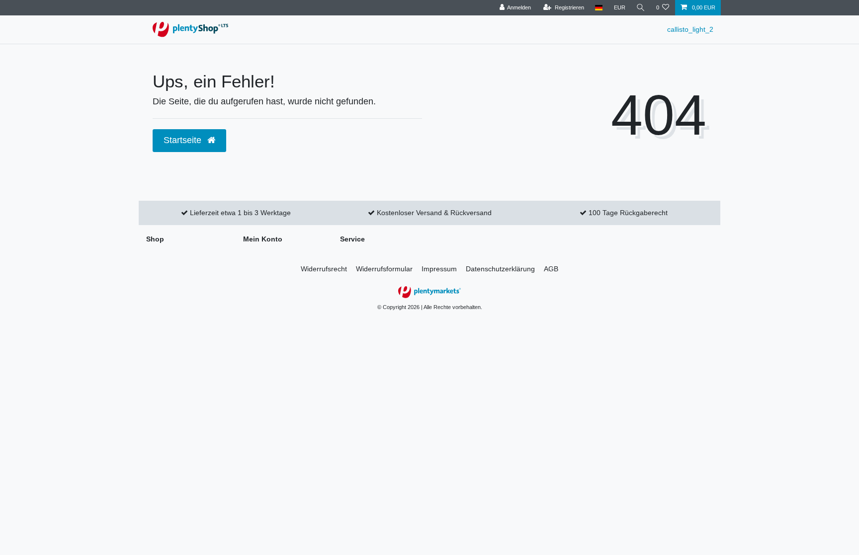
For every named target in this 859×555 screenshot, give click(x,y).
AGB (551, 269)
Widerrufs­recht (324, 269)
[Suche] (641, 7)
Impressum (439, 269)
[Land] (599, 7)
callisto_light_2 (690, 29)
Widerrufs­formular (384, 269)
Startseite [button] (184, 140)
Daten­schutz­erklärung (500, 269)
